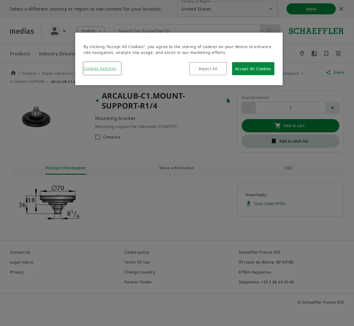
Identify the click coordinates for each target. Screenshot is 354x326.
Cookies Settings (100, 68)
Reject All (208, 68)
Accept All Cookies (253, 68)
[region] (179, 59)
